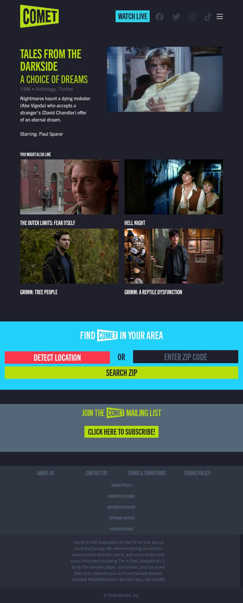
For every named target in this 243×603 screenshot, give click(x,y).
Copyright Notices (122, 517)
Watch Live (132, 15)
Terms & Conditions (147, 472)
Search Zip (121, 372)
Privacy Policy (121, 485)
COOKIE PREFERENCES (94, 579)
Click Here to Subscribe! (121, 431)
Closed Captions (121, 528)
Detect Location (57, 357)
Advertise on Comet (121, 496)
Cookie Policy (197, 472)
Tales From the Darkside (50, 59)
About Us (45, 472)
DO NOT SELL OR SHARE (142, 579)
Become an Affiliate (121, 507)
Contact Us (96, 472)
